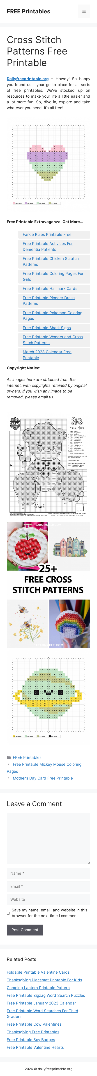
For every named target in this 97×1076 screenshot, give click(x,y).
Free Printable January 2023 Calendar (41, 1003)
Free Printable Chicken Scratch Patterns (51, 261)
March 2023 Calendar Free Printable (47, 355)
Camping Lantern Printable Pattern (38, 987)
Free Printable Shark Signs (47, 328)
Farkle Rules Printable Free (47, 234)
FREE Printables (28, 11)
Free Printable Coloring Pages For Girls (53, 276)
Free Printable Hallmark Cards (50, 288)
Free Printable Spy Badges (31, 1039)
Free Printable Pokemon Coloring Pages (52, 316)
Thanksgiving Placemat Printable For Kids (44, 980)
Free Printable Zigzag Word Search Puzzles (46, 995)
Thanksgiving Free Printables (33, 1032)
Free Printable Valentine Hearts (35, 1047)
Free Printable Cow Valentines (34, 1024)
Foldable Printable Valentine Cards (38, 972)
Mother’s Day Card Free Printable (43, 778)
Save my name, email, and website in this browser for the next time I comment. (49, 913)
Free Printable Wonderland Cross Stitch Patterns (53, 340)
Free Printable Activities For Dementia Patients (48, 246)
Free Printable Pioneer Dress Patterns (49, 301)
